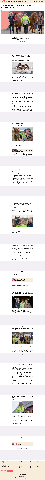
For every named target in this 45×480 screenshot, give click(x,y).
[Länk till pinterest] (5, 471)
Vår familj (19, 3)
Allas (38, 466)
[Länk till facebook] (1, 471)
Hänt (16, 477)
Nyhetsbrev (20, 462)
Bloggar (24, 1)
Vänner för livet (15, 3)
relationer (21, 448)
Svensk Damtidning (20, 477)
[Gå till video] (32, 60)
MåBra (25, 477)
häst (18, 448)
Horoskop (27, 1)
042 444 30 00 (20, 478)
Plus (30, 1)
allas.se (32, 478)
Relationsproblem (10, 3)
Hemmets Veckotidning (40, 468)
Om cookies (21, 466)
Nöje (30, 468)
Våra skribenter (21, 465)
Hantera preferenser (22, 467)
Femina (23, 477)
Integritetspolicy (21, 468)
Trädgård (12, 1)
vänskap (24, 448)
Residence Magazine (29, 477)
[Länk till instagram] (2, 471)
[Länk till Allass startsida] (4, 1)
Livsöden (9, 1)
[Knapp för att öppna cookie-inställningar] (43, 1)
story (26, 448)
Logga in (41, 1)
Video (22, 1)
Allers (38, 467)
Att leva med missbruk (28, 3)
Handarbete (19, 1)
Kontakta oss (39, 462)
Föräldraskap (22, 3)
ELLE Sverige (14, 477)
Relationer (15, 1)
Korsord (5, 3)
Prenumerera (36, 1)
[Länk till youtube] (4, 471)
